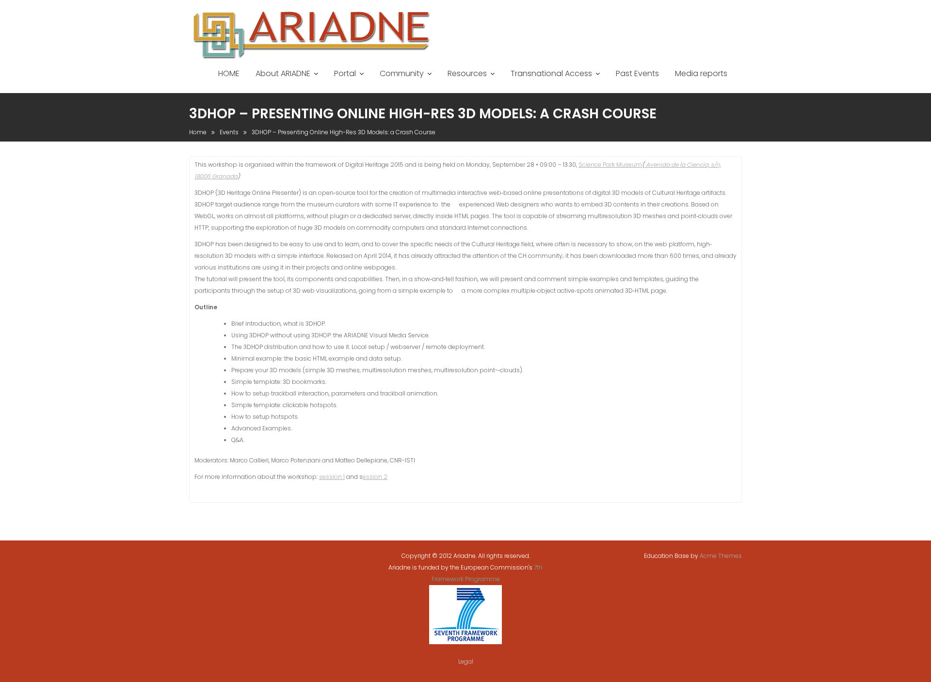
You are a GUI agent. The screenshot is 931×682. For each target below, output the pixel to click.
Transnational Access (551, 73)
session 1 (332, 477)
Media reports (701, 73)
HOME (229, 73)
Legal (465, 661)
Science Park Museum (610, 164)
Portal (345, 73)
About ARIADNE (283, 73)
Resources (467, 73)
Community (402, 73)
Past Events (637, 73)
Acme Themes (721, 556)
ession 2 (375, 477)
